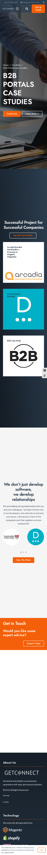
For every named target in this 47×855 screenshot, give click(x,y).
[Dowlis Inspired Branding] (23, 309)
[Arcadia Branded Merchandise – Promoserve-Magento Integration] (23, 262)
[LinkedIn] (43, 2)
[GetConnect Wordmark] (8, 8)
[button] (17, 8)
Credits (6, 802)
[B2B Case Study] (23, 356)
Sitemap (6, 796)
